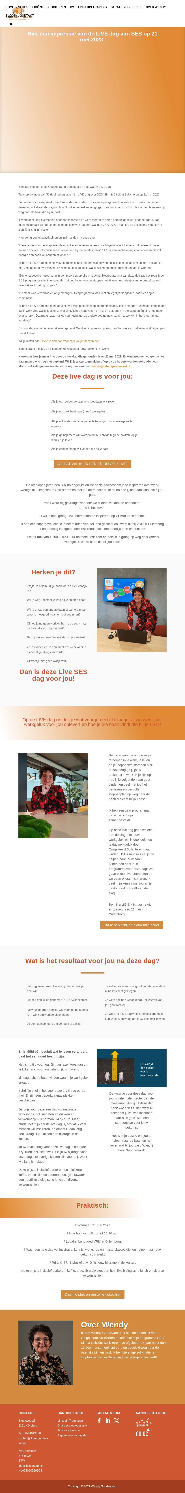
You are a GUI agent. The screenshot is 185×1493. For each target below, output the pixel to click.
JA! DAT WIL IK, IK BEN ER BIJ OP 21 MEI (92, 464)
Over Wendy (156, 7)
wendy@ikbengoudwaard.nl (111, 366)
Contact (27, 15)
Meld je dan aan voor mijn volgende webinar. (70, 341)
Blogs (10, 15)
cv (72, 7)
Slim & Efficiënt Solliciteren (42, 7)
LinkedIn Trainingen (70, 1420)
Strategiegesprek (126, 7)
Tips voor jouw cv (68, 1430)
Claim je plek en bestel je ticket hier (92, 1294)
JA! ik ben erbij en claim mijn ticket (131, 925)
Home (9, 7)
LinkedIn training (92, 7)
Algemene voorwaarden (72, 1435)
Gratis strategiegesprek (72, 1425)
